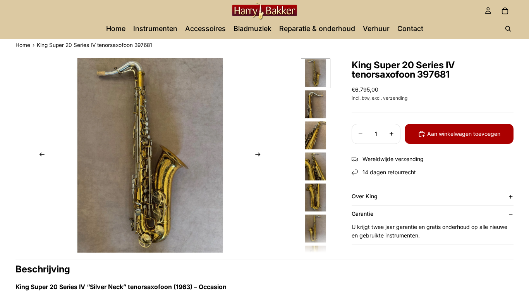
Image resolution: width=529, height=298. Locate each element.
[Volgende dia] (260, 155)
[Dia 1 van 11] (316, 73)
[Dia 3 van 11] (316, 135)
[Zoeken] (508, 28)
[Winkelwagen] (505, 10)
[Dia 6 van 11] (316, 229)
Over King (365, 196)
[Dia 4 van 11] (316, 166)
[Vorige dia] (39, 155)
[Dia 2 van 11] (316, 104)
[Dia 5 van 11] (316, 197)
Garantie (362, 213)
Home (22, 45)
